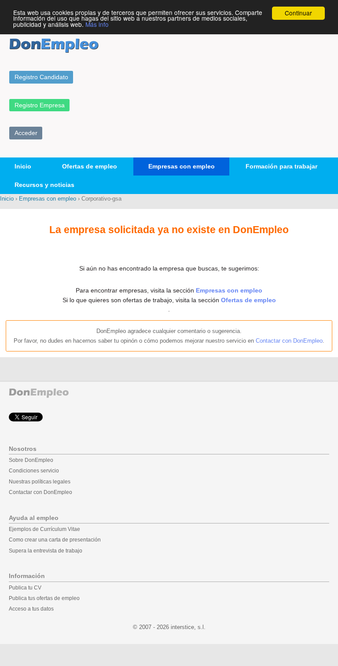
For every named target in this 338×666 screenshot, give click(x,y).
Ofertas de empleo (89, 166)
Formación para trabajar (281, 166)
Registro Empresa (40, 105)
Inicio (23, 166)
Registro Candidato (41, 77)
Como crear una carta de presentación (55, 540)
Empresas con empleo (181, 166)
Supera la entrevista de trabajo (45, 551)
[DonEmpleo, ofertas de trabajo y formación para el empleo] (54, 45)
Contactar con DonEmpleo (289, 340)
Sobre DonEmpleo (31, 460)
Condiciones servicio (34, 471)
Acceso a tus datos (31, 609)
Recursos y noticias (44, 184)
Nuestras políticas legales (39, 482)
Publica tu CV (25, 588)
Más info (97, 24)
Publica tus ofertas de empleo (44, 598)
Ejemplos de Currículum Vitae (44, 529)
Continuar (298, 12)
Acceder (26, 132)
